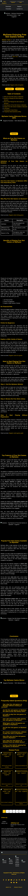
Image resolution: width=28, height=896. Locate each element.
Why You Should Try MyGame (6, 802)
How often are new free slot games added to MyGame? (14, 737)
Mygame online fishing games (16, 215)
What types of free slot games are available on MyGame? (14, 723)
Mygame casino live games (15, 355)
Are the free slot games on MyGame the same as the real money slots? (14, 710)
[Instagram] (6, 880)
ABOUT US (8, 887)
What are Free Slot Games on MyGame (13, 96)
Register (19, 6)
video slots (15, 56)
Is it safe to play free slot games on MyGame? (14, 715)
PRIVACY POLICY (18, 887)
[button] (27, 2)
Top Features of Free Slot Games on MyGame (15, 105)
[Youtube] (8, 880)
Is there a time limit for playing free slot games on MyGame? (14, 745)
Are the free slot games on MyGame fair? (14, 728)
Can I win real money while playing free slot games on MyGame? (14, 719)
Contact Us (20, 8)
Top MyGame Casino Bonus (11, 110)
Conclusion (6, 108)
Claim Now (9, 88)
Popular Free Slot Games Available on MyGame (15, 106)
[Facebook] (3, 880)
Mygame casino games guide (16, 433)
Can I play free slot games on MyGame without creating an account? (11, 705)
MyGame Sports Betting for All (21, 765)
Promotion (8, 8)
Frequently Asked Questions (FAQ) (12, 111)
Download (8, 6)
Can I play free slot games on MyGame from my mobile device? (14, 741)
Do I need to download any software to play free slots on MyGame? (14, 732)
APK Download (19, 88)
